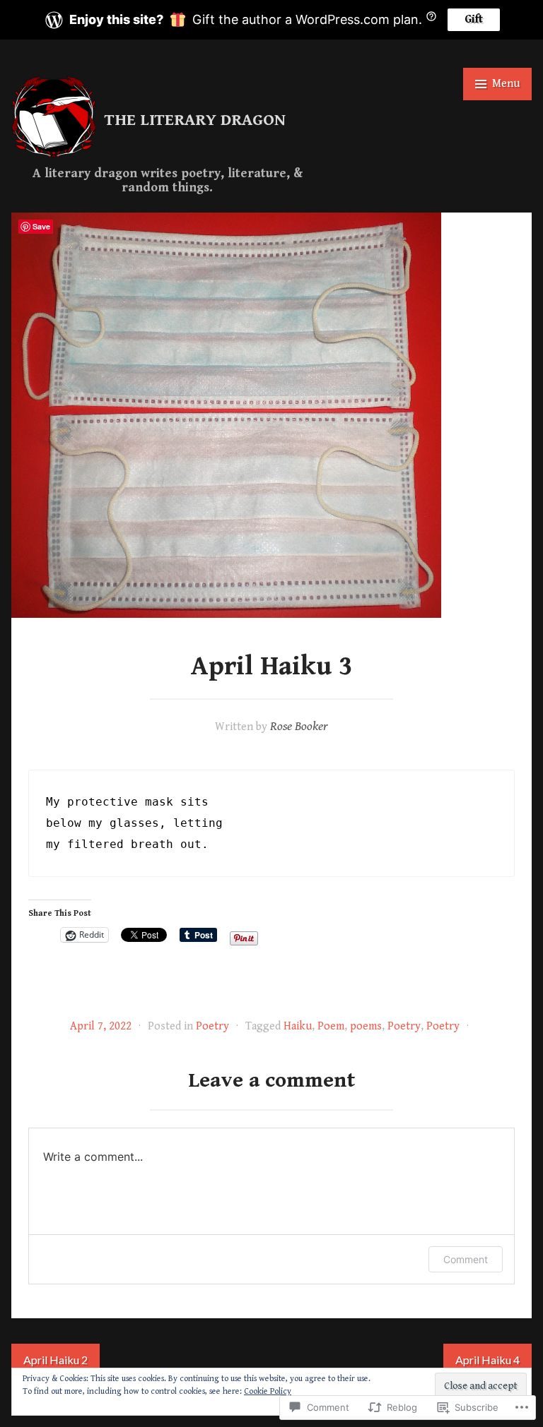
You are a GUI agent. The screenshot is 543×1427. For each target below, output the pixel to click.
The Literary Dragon (195, 120)
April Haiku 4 (487, 1359)
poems (366, 1026)
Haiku (298, 1026)
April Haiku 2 (55, 1359)
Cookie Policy (267, 1391)
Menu (506, 83)
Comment (465, 1259)
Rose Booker (299, 726)
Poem (330, 1026)
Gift (474, 19)
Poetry (212, 1026)
